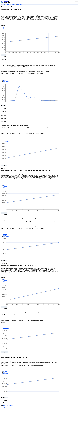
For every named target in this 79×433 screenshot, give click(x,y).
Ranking (4, 29)
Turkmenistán (9, 4)
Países (5, 4)
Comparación (5, 28)
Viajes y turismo (19, 4)
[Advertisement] (69, 13)
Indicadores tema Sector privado (8, 405)
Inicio (2, 4)
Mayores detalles (6, 81)
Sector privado (14, 4)
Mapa (4, 27)
